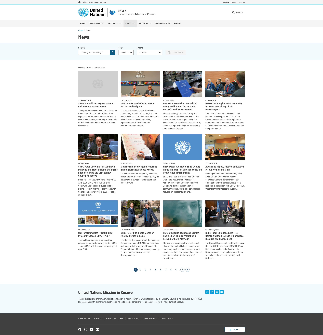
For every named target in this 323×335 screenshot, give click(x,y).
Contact (98, 318)
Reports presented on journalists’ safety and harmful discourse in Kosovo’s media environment (180, 106)
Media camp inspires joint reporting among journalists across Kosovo (139, 168)
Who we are (93, 23)
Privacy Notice (150, 318)
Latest (127, 23)
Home (83, 23)
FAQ (122, 318)
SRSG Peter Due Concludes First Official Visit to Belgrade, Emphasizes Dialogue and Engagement (224, 235)
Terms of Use (167, 318)
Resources (142, 23)
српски (242, 2)
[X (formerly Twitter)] (91, 329)
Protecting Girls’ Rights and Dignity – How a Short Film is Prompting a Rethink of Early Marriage (182, 235)
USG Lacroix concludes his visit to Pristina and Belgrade (138, 105)
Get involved (160, 23)
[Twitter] (217, 292)
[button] (238, 12)
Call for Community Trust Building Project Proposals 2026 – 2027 (95, 234)
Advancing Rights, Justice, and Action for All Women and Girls (224, 168)
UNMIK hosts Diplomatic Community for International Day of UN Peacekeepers (223, 106)
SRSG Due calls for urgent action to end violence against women (96, 105)
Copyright (111, 318)
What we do (112, 23)
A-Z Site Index (84, 318)
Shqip (234, 2)
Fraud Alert (133, 318)
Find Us (177, 23)
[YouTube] (222, 292)
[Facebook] (207, 292)
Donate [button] (236, 329)
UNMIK (122, 11)
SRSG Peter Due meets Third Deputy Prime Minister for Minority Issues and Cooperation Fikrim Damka (182, 169)
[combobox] (125, 52)
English (226, 2)
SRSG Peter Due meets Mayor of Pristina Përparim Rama (137, 234)
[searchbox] (125, 52)
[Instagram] (212, 292)
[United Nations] (91, 12)
